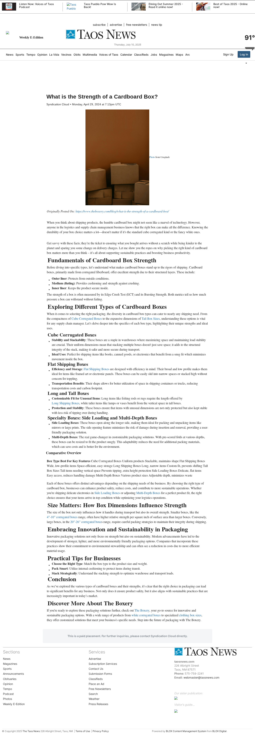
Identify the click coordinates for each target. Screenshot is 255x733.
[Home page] (127, 34)
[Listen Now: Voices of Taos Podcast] (9, 7)
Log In (244, 54)
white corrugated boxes (146, 615)
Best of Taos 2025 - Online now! (230, 5)
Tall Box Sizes (151, 318)
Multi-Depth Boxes (148, 493)
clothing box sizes (190, 615)
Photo (152, 157)
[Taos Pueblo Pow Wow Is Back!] (74, 11)
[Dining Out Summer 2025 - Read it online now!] (138, 7)
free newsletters (136, 24)
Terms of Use (83, 731)
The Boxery (141, 610)
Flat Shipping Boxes (96, 369)
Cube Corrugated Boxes (87, 318)
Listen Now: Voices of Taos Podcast (36, 5)
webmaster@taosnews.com (201, 677)
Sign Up (228, 54)
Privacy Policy (101, 731)
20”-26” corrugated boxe (85, 522)
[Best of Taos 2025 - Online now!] (203, 7)
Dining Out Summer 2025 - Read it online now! (166, 5)
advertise (116, 24)
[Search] (254, 71)
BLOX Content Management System (186, 731)
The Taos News (31, 731)
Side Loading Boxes (107, 493)
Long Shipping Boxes (65, 403)
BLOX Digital (219, 731)
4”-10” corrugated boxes (62, 517)
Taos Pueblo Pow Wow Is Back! (100, 5)
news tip (156, 24)
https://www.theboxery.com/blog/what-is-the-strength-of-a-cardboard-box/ (122, 211)
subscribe (99, 24)
